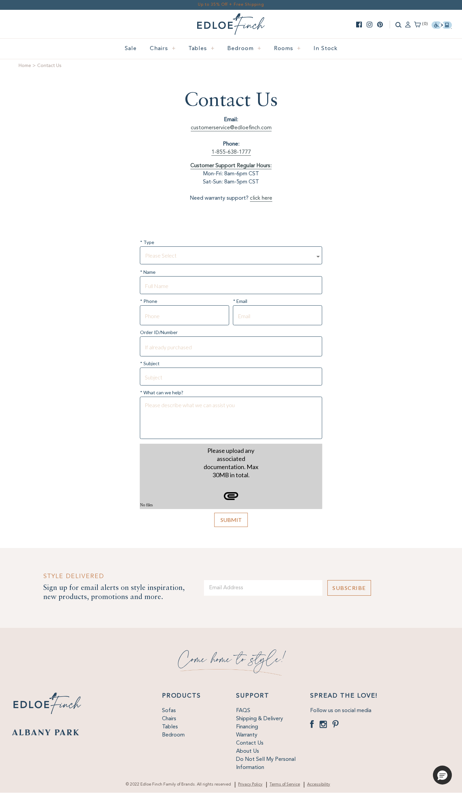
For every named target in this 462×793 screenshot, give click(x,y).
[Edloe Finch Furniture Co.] (231, 17)
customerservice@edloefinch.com (231, 128)
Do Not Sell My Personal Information (266, 763)
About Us (247, 751)
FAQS (243, 710)
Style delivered (73, 576)
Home (25, 65)
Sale (131, 48)
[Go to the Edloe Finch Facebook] (359, 24)
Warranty (246, 735)
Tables (201, 48)
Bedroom (244, 48)
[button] (442, 775)
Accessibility (318, 785)
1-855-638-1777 (231, 152)
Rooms (287, 48)
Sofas (169, 710)
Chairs (163, 48)
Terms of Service (285, 785)
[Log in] (408, 24)
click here (261, 198)
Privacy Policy (250, 785)
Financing (247, 727)
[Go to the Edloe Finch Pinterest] (380, 24)
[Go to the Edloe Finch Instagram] (369, 24)
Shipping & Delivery (259, 719)
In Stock (326, 48)
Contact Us (249, 743)
